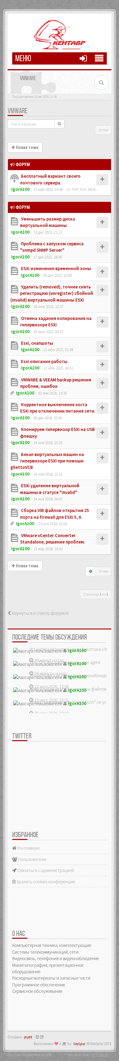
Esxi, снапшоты (36, 343)
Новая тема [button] (26, 147)
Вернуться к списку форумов (39, 613)
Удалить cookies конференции (45, 882)
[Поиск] (59, 123)
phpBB (28, 1037)
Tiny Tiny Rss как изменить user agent (65, 662)
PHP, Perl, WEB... (85, 189)
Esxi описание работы (43, 361)
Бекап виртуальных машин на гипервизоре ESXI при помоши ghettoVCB (47, 460)
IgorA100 (20, 189)
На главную (28, 848)
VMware (17, 111)
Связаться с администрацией (45, 870)
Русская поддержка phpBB (30, 1054)
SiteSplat (79, 1044)
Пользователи (31, 859)
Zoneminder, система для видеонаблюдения (72, 675)
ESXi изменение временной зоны (55, 268)
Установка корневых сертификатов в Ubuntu (73, 649)
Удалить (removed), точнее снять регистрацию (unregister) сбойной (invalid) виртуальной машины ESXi (51, 293)
